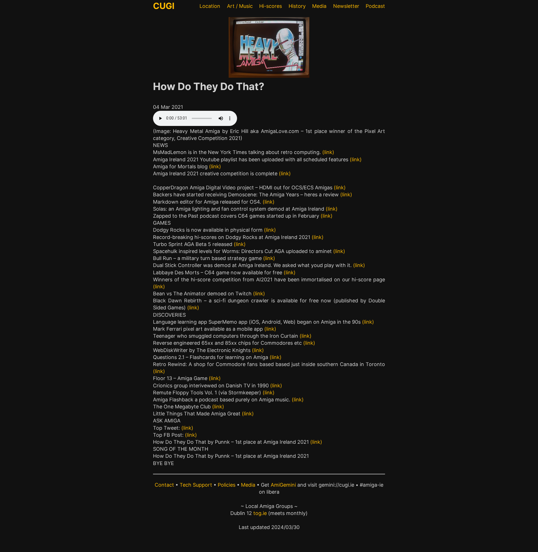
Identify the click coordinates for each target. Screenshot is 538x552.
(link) (328, 152)
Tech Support (196, 485)
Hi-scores (270, 6)
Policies (226, 485)
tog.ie (260, 513)
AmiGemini (283, 485)
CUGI (164, 6)
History (297, 6)
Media (319, 6)
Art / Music (240, 6)
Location (210, 6)
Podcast (375, 6)
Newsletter (346, 6)
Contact (164, 485)
